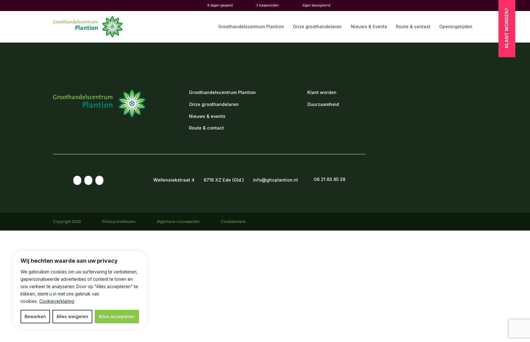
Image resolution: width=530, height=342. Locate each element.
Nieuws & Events (369, 26)
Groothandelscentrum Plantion (251, 26)
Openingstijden (455, 26)
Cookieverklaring (56, 301)
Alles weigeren (72, 316)
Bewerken (35, 316)
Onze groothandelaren (317, 26)
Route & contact (413, 26)
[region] (79, 290)
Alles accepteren (117, 316)
